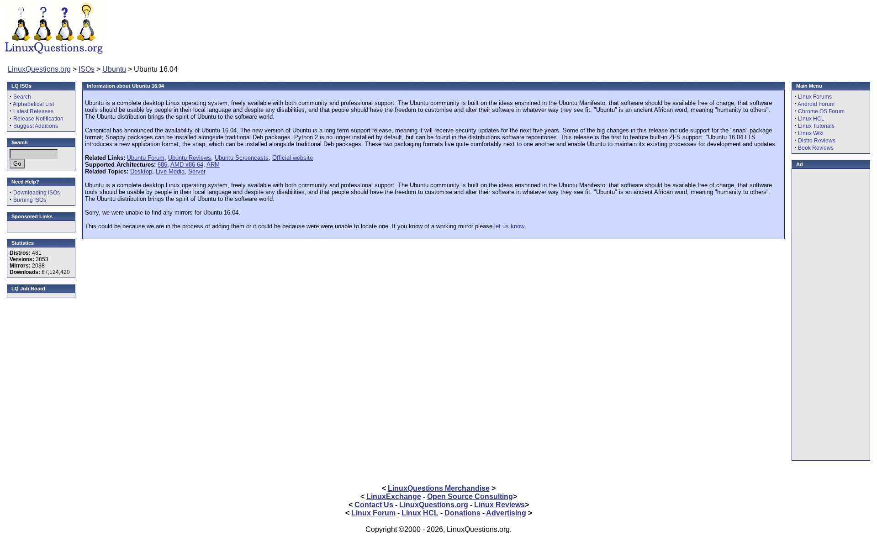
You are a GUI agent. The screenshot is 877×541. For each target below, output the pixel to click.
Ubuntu (114, 69)
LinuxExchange (393, 496)
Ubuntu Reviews (189, 157)
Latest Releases (33, 111)
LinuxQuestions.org (39, 69)
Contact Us (373, 505)
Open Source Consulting (470, 496)
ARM (213, 164)
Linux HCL (811, 119)
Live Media (170, 171)
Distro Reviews (816, 140)
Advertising (506, 513)
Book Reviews (816, 148)
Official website (292, 157)
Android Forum (816, 104)
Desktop (141, 171)
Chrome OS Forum (821, 111)
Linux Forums (815, 97)
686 (162, 164)
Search (22, 97)
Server (197, 171)
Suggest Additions (35, 126)
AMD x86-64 (186, 164)
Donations (462, 513)
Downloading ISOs (36, 192)
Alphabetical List (33, 104)
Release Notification (38, 119)
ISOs (87, 69)
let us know (509, 226)
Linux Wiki (811, 133)
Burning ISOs (29, 200)
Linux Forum (373, 513)
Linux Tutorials (816, 126)
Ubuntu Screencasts (242, 157)
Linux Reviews (499, 505)
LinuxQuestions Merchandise (439, 488)
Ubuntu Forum (145, 157)
